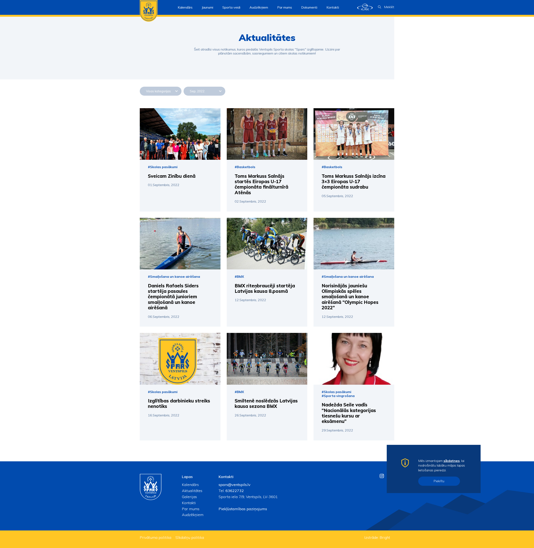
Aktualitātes (192, 490)
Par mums (190, 508)
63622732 (234, 490)
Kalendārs (185, 7)
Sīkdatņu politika (189, 537)
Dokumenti (309, 7)
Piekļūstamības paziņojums (243, 508)
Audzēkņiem (192, 514)
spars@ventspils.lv (235, 484)
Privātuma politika (155, 537)
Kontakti (332, 7)
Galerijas (189, 496)
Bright (385, 537)
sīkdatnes (451, 461)
